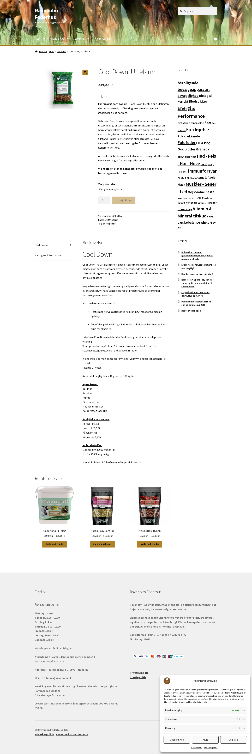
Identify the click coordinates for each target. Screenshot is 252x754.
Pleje (198, 198)
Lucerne (199, 177)
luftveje (210, 177)
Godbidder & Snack (193, 149)
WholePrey (208, 222)
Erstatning (184, 123)
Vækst (210, 216)
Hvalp (211, 164)
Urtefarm (61, 51)
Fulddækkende (189, 136)
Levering (80, 38)
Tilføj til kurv (124, 200)
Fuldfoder (187, 142)
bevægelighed (188, 95)
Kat (180, 177)
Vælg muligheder (55, 543)
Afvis (205, 739)
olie (179, 198)
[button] (85, 72)
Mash (181, 185)
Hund (204, 164)
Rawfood (207, 198)
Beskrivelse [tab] (41, 245)
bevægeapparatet (194, 89)
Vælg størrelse (107, 184)
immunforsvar (202, 171)
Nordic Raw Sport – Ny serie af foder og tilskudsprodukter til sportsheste (197, 283)
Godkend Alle (177, 739)
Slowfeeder (190, 202)
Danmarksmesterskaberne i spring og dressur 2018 (196, 303)
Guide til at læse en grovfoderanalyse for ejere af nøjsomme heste (197, 256)
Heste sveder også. (191, 310)
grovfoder (184, 157)
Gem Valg (233, 739)
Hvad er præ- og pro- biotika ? (197, 274)
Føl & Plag (203, 143)
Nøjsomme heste (201, 192)
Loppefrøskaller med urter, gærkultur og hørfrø (195, 294)
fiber (208, 123)
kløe (192, 178)
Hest (37, 38)
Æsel (179, 227)
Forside (43, 51)
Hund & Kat (57, 38)
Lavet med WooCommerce (72, 734)
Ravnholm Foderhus (46, 14)
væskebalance (189, 222)
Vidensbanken (103, 38)
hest (193, 157)
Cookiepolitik (196, 747)
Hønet (184, 171)
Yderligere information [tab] (48, 255)
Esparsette (197, 123)
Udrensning (185, 209)
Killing (186, 177)
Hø (179, 171)
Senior (181, 203)
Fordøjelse (197, 129)
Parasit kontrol (187, 198)
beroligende (109, 223)
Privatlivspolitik (211, 747)
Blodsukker (198, 101)
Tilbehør (211, 202)
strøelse (202, 203)
